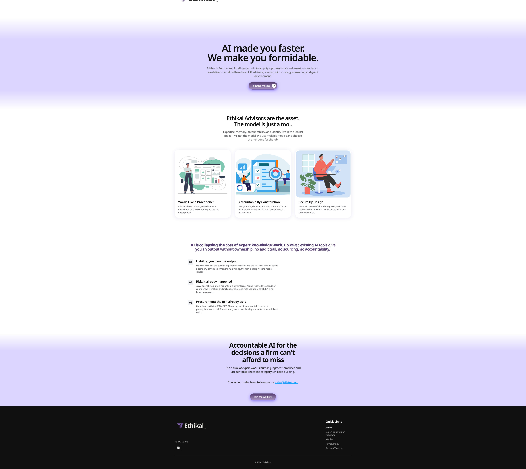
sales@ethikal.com (286, 382)
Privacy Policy (332, 443)
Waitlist (329, 439)
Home (329, 427)
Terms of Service (334, 448)
